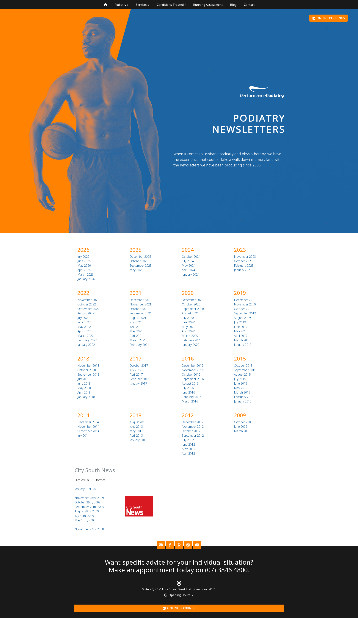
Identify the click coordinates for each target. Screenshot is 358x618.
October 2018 (86, 370)
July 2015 (240, 379)
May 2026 (84, 265)
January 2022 (86, 345)
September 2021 (141, 313)
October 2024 (191, 257)
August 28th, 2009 (87, 511)
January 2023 (243, 270)
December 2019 (244, 300)
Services (141, 5)
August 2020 (190, 313)
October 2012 (191, 431)
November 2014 (88, 427)
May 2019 (240, 331)
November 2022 (88, 300)
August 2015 (242, 374)
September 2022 (88, 309)
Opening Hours (179, 595)
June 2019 (240, 327)
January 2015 (243, 401)
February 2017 (139, 379)
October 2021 (139, 309)
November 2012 (193, 427)
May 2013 (136, 431)
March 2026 (85, 274)
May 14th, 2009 (85, 520)
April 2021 (136, 336)
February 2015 (244, 397)
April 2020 (188, 331)
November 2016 (193, 370)
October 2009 (243, 422)
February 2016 (191, 397)
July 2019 (240, 322)
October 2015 (243, 365)
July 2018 (83, 379)
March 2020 (190, 336)
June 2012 (188, 444)
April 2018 (84, 392)
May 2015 (240, 388)
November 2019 (245, 304)
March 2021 (138, 340)
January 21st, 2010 (87, 489)
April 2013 (136, 435)
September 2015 (245, 370)
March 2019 (242, 340)
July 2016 (188, 388)
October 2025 (139, 261)
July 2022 (83, 318)
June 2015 (240, 383)
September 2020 (193, 309)
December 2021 (140, 300)
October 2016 (191, 374)
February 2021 (139, 345)
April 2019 (240, 336)
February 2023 (244, 265)
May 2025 (136, 270)
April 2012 (188, 453)
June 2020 (188, 322)
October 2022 (86, 304)
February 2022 (87, 340)
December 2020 (192, 300)
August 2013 (138, 422)
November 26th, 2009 (89, 498)
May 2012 (188, 449)
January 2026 (86, 279)
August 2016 (190, 383)
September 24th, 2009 (89, 507)
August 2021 (138, 318)
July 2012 (188, 440)
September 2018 (88, 374)
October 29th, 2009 (88, 502)
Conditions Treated (170, 5)
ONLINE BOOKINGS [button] (330, 18)
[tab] (179, 595)
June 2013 (136, 427)
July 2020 (188, 318)
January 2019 (243, 345)
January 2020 (190, 345)
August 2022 (85, 313)
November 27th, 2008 (89, 529)
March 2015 (242, 392)
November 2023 (245, 257)
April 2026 (84, 270)
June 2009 (240, 427)
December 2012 (192, 422)
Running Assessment (208, 5)
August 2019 (242, 318)
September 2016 (193, 379)
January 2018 (86, 397)
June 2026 (84, 261)
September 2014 (88, 431)
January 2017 (138, 383)
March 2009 (242, 431)
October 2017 (139, 365)
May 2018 (84, 388)
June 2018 (84, 383)
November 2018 (88, 365)
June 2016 (188, 392)
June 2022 (84, 322)
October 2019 (243, 309)
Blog (233, 5)
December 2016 (192, 365)
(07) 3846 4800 (226, 570)
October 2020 (191, 304)
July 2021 (136, 322)
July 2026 (83, 257)
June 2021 (136, 327)
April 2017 (136, 374)
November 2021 (140, 304)
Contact (249, 5)
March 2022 (85, 336)
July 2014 (83, 435)
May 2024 (188, 265)
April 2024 (188, 270)
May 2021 (136, 331)
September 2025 (141, 265)
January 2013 (138, 440)
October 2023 (243, 261)
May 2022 (84, 327)
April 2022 (84, 331)
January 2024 (190, 274)
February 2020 (191, 340)
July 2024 (188, 261)
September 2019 (245, 313)
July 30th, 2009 (84, 516)
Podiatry (120, 5)
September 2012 (193, 435)
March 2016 (190, 401)
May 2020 (188, 327)
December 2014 (88, 422)
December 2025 (140, 257)
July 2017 (136, 370)
